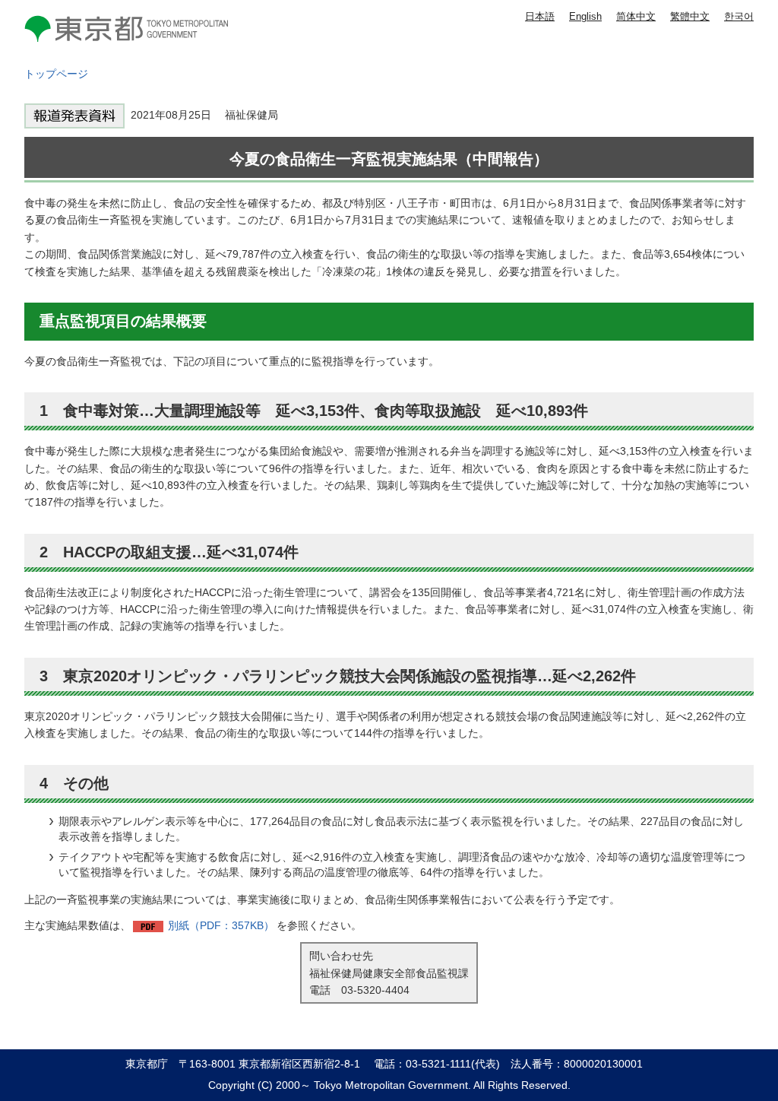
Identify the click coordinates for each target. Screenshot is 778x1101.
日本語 (540, 16)
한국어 (739, 16)
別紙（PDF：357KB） (221, 925)
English (585, 16)
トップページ (56, 74)
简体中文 (636, 16)
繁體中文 (690, 16)
